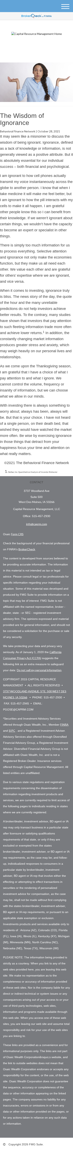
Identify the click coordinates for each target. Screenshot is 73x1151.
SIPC (12, 730)
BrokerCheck (26, 549)
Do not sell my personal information (39, 670)
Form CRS (17, 534)
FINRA (64, 724)
